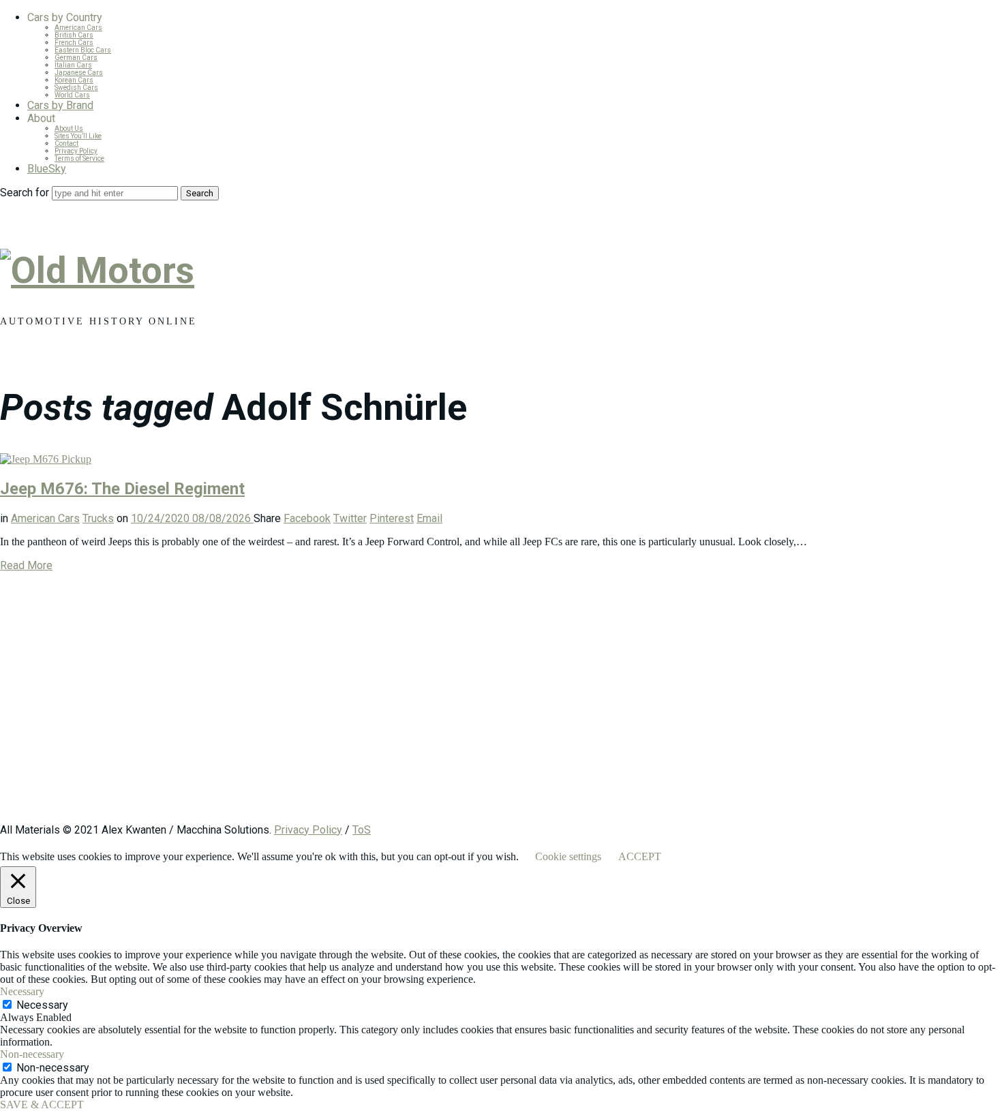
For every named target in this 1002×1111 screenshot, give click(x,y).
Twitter (350, 518)
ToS (361, 829)
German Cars (76, 57)
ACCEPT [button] (639, 856)
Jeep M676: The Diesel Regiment (122, 488)
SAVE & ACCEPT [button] (42, 1104)
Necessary (42, 1005)
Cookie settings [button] (568, 856)
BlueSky (46, 168)
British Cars (74, 35)
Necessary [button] (22, 991)
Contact (66, 143)
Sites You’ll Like (78, 136)
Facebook (307, 518)
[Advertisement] (409, 704)
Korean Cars (74, 80)
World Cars (72, 95)
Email (429, 518)
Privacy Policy (76, 151)
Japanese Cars (79, 72)
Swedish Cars (76, 87)
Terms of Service (79, 158)
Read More (26, 565)
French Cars (74, 42)
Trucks (98, 518)
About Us (69, 128)
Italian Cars (73, 65)
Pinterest (391, 518)
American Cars (78, 27)
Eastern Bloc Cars (83, 50)
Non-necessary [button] (32, 1054)
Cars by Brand (60, 105)
